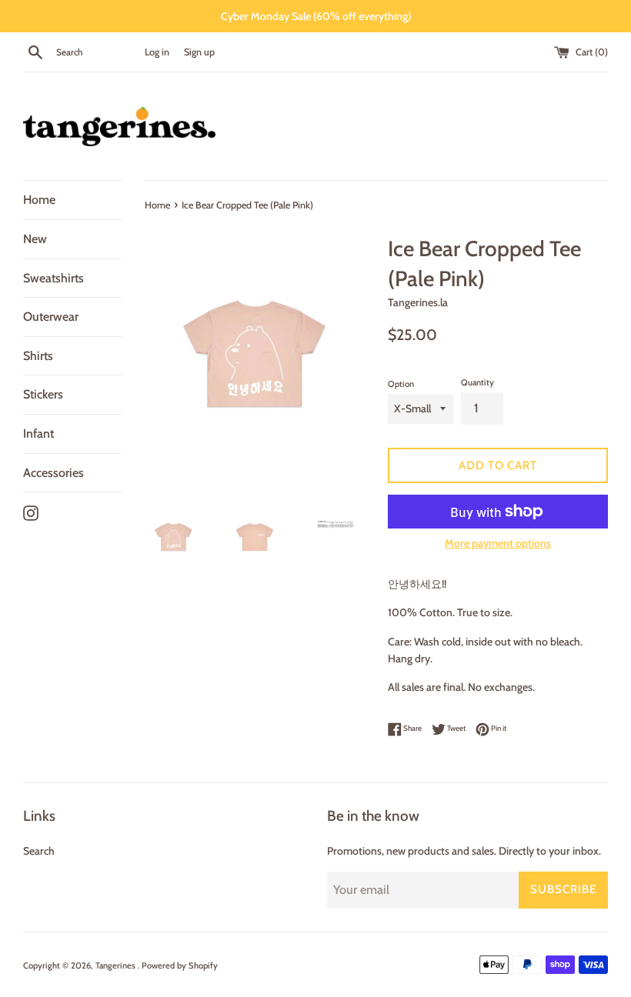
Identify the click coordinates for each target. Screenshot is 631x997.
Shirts (38, 355)
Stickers (43, 394)
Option (401, 383)
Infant (38, 433)
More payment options (498, 543)
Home (39, 199)
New (35, 239)
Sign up (199, 52)
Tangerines (116, 965)
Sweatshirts (53, 278)
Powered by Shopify (180, 965)
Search (39, 851)
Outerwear (50, 316)
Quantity (477, 382)
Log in (157, 52)
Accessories (53, 472)
